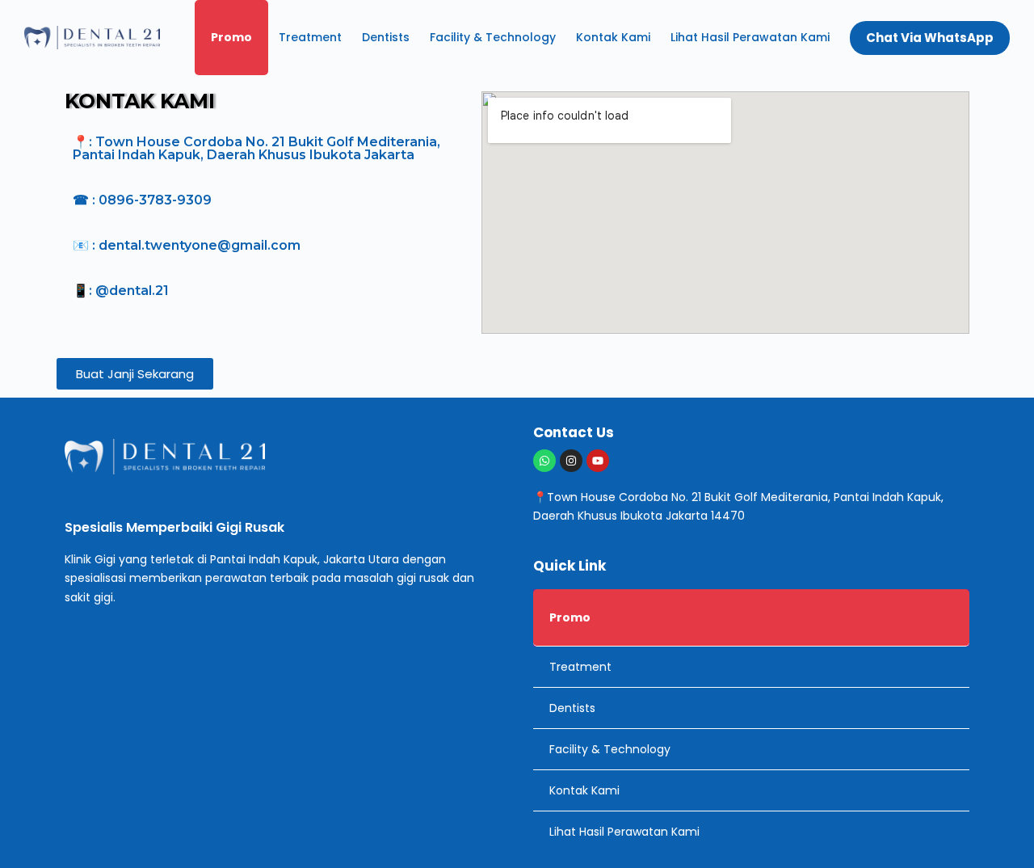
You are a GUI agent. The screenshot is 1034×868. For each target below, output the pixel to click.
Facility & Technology (493, 37)
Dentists (386, 37)
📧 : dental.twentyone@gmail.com (187, 245)
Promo (231, 37)
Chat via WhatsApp (930, 37)
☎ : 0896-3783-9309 (142, 200)
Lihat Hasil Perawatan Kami (750, 37)
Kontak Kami (613, 37)
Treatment (310, 37)
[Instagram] (571, 460)
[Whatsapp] (544, 460)
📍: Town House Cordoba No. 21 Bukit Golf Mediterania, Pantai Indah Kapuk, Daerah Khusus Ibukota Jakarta (256, 148)
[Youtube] (597, 460)
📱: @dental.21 (121, 290)
